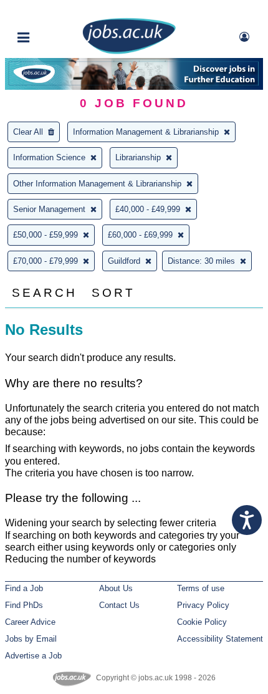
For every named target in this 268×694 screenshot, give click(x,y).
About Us (116, 588)
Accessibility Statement (220, 638)
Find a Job (24, 588)
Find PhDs (24, 605)
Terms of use (200, 588)
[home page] (129, 51)
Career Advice (30, 622)
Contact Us (119, 605)
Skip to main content (50, 11)
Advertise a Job (33, 655)
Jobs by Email (31, 638)
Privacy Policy (203, 605)
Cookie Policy (202, 622)
